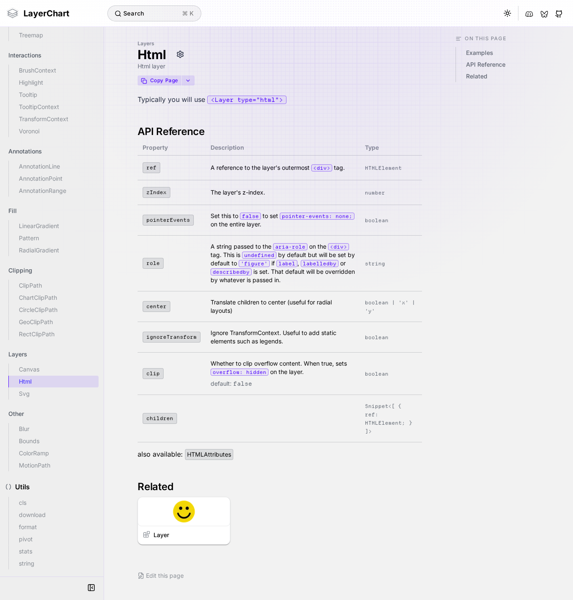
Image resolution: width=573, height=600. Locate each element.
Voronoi (29, 131)
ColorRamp (34, 453)
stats (25, 551)
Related (155, 487)
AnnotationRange (42, 190)
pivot (26, 539)
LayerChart (46, 13)
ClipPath (30, 285)
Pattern (29, 238)
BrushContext (37, 70)
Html (25, 381)
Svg (24, 393)
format (28, 526)
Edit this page (165, 575)
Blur (24, 428)
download (32, 514)
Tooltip (28, 94)
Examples (479, 52)
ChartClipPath (38, 297)
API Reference (171, 131)
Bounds (29, 440)
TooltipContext (39, 106)
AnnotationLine (39, 166)
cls (22, 502)
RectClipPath (37, 334)
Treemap (31, 35)
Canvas (29, 369)
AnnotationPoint (41, 178)
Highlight (31, 82)
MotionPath (34, 465)
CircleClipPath (38, 309)
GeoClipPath (36, 321)
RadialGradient (39, 250)
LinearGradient (39, 225)
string (26, 563)
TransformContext (43, 118)
